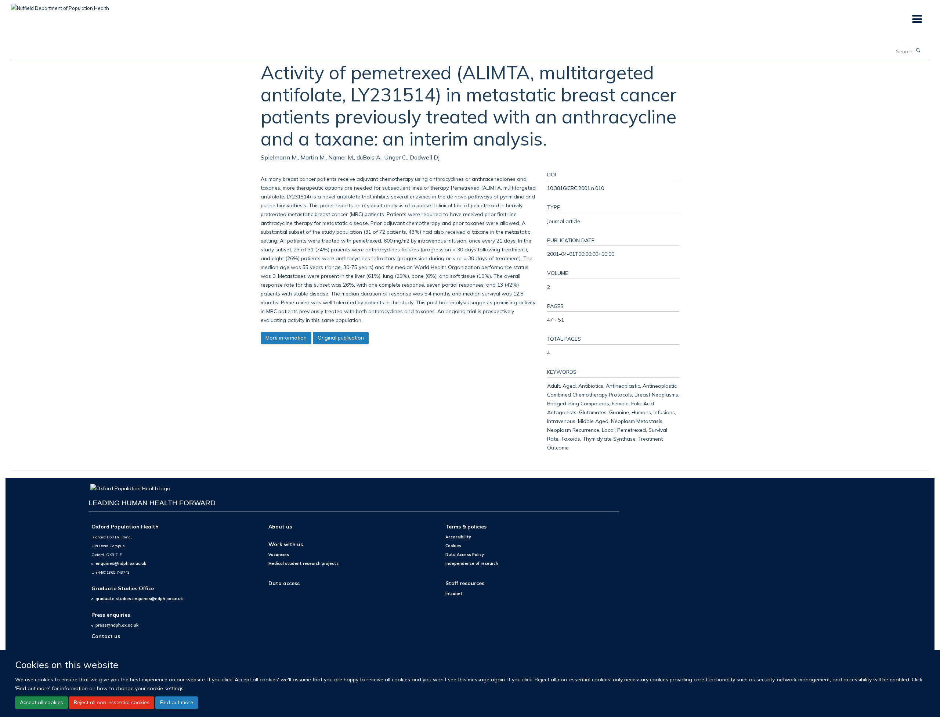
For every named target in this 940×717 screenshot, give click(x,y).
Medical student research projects (303, 563)
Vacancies (278, 554)
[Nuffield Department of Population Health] (60, 5)
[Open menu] (916, 19)
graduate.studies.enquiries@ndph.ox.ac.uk (139, 598)
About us (280, 526)
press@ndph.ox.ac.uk (116, 625)
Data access (284, 583)
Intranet (454, 593)
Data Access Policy (464, 554)
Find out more (176, 702)
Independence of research (471, 563)
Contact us (105, 636)
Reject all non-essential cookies (111, 702)
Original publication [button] (341, 337)
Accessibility (458, 536)
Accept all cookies (41, 702)
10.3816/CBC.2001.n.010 (575, 188)
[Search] (918, 51)
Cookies (453, 545)
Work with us (285, 544)
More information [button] (286, 337)
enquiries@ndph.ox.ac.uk (120, 563)
